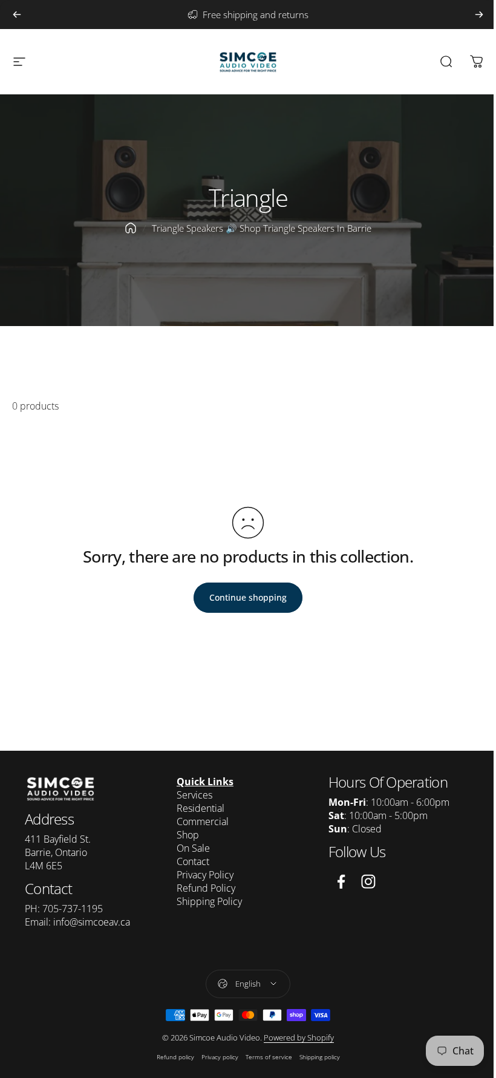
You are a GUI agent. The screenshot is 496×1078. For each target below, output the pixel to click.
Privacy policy (219, 1057)
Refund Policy (206, 888)
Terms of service (269, 1057)
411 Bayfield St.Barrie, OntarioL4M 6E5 (58, 852)
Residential (200, 808)
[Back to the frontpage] (131, 228)
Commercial (203, 821)
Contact (193, 861)
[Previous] (17, 14)
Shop (188, 834)
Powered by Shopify (299, 1037)
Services (194, 795)
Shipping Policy (209, 901)
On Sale (193, 848)
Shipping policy (319, 1057)
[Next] (479, 14)
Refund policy (175, 1057)
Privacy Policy (205, 874)
